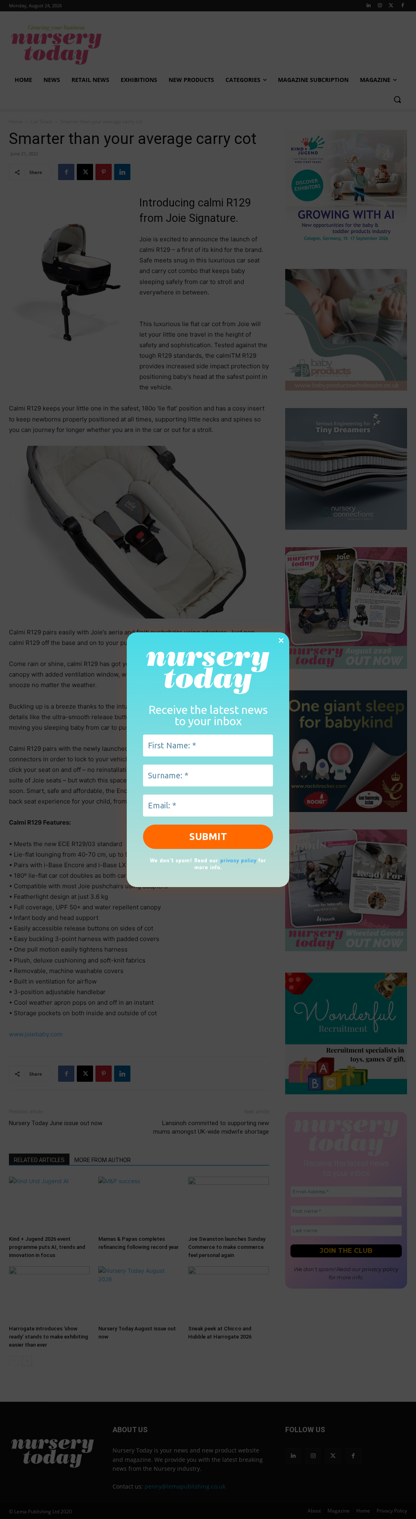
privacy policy (238, 860)
